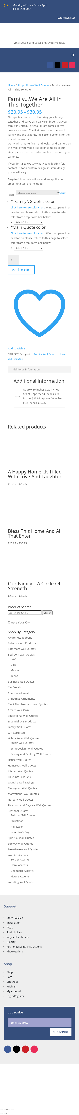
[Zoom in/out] (1, 1109)
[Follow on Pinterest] (65, 65)
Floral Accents (19, 865)
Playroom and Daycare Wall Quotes (29, 805)
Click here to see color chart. (27, 207)
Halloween (17, 826)
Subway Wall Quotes (20, 843)
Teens (14, 676)
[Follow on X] (57, 65)
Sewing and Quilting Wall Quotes (31, 754)
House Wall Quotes (37, 85)
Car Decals (14, 687)
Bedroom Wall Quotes (21, 654)
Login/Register (15, 996)
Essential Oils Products (22, 721)
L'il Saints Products (19, 777)
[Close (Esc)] (12, 1109)
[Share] (8, 1109)
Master (15, 670)
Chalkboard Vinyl (18, 693)
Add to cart (21, 269)
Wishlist (11, 986)
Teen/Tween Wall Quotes (23, 849)
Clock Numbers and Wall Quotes (28, 704)
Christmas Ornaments (21, 698)
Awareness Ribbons (20, 637)
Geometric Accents (22, 870)
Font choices (14, 932)
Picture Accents (20, 876)
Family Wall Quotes (46, 354)
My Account (14, 991)
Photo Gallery (15, 951)
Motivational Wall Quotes (23, 794)
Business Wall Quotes (21, 681)
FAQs (10, 927)
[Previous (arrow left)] (1, 1113)
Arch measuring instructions (24, 946)
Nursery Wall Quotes (20, 799)
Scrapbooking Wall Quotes (27, 748)
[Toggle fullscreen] (5, 1109)
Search (47, 612)
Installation (13, 922)
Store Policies (15, 918)
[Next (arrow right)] (5, 1113)
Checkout (12, 981)
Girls (13, 664)
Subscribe (61, 1032)
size (11, 194)
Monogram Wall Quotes (22, 788)
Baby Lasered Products (22, 643)
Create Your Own (19, 622)
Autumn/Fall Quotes (23, 815)
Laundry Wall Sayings (21, 782)
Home (11, 85)
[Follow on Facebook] (50, 65)
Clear (62, 192)
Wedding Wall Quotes (21, 882)
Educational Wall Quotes (23, 715)
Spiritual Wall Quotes (21, 838)
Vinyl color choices (18, 937)
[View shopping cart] (67, 54)
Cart (9, 977)
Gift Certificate (17, 732)
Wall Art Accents (18, 855)
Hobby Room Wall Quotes (23, 738)
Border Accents (20, 859)
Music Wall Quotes (22, 743)
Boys (13, 659)
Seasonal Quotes (18, 811)
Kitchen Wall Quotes (20, 771)
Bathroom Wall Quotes (22, 649)
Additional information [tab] (26, 369)
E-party (11, 942)
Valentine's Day (20, 832)
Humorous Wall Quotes (22, 765)
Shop (20, 85)
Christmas (17, 821)
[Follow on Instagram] (72, 65)
